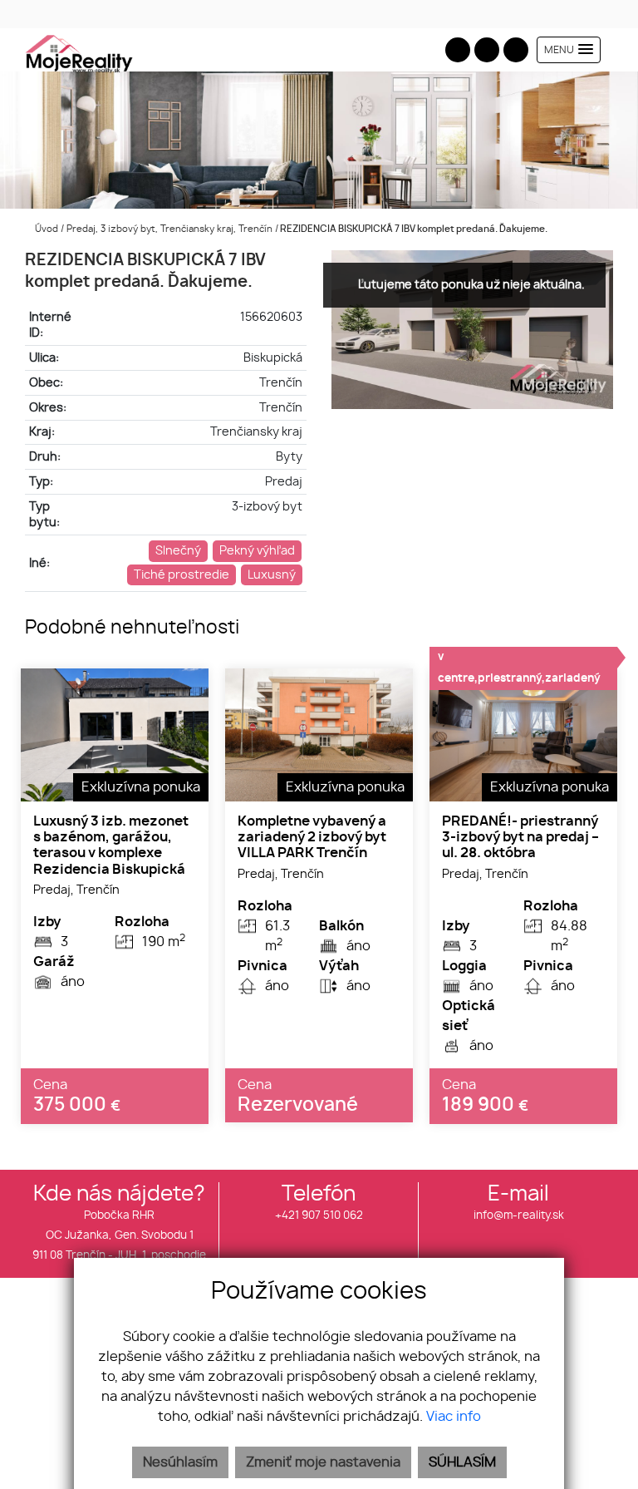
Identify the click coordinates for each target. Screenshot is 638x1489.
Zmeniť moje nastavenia (323, 1462)
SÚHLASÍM (462, 1462)
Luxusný (272, 575)
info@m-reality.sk (519, 1215)
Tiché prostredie (181, 575)
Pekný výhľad (257, 551)
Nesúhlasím (180, 1462)
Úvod (45, 229)
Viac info (453, 1416)
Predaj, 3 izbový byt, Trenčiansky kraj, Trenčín (170, 229)
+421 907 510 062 (319, 1215)
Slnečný (178, 551)
